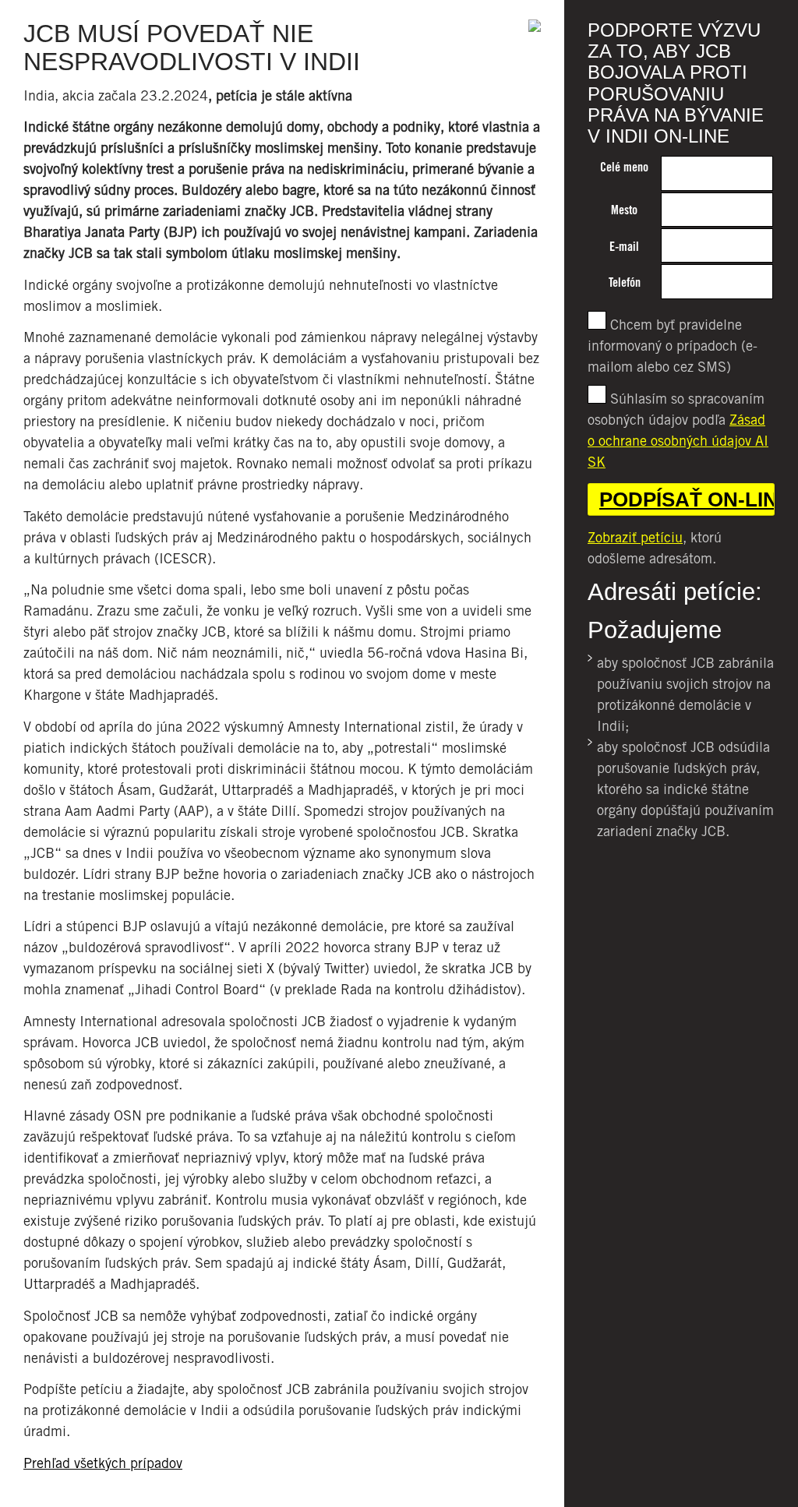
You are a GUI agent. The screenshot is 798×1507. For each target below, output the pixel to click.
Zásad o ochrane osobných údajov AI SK (678, 440)
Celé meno (624, 167)
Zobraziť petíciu (635, 537)
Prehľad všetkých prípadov (102, 1463)
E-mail (624, 246)
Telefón (625, 282)
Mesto (624, 210)
